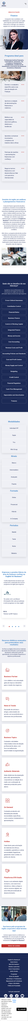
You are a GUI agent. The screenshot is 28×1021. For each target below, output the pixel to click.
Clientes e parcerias (14, 966)
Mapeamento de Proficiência (14, 981)
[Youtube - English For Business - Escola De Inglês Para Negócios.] (22, 996)
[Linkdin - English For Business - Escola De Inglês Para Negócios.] (5, 996)
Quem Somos (14, 962)
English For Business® (14, 959)
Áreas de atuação (14, 976)
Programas (14, 974)
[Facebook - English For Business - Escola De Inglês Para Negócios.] (17, 996)
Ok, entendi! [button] (22, 1009)
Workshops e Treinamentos (14, 978)
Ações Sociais (14, 971)
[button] (3, 626)
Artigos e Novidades (14, 983)
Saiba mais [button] (14, 1001)
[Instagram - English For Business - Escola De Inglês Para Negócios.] (11, 996)
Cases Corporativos (14, 969)
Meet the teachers (14, 964)
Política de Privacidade (14, 985)
